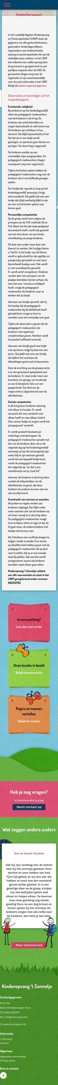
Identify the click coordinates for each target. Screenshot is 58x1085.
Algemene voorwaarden (13, 1056)
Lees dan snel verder (29, 627)
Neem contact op (29, 807)
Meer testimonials (29, 945)
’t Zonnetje (6, 1039)
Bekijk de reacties (29, 721)
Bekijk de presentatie (29, 672)
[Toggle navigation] (7, 5)
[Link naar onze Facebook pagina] (3, 1075)
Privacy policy (7, 1060)
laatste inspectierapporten (32, 85)
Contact (4, 1043)
